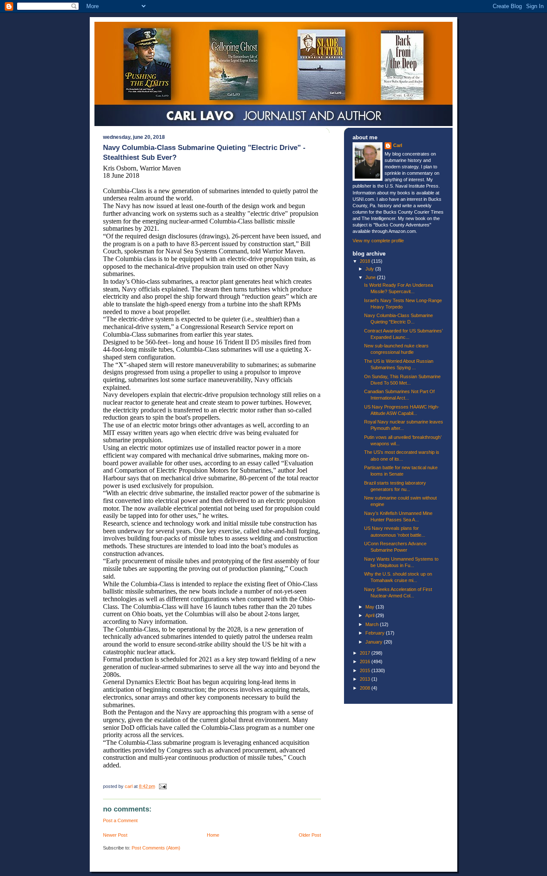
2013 (365, 679)
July (370, 268)
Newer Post (115, 835)
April (370, 615)
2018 (365, 261)
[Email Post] (162, 786)
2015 (365, 670)
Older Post (310, 835)
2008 (365, 688)
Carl (397, 145)
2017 (365, 653)
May (370, 606)
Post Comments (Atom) (156, 847)
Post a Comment (120, 820)
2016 (365, 661)
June (371, 277)
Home (213, 835)
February (375, 632)
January (374, 641)
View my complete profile (378, 240)
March (372, 624)
